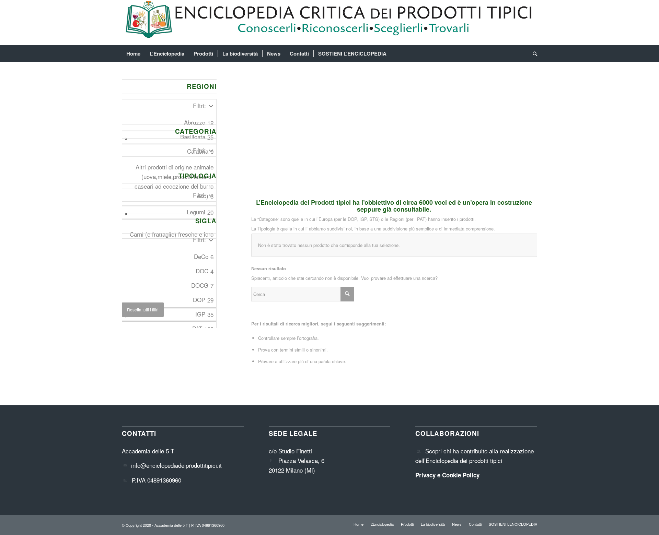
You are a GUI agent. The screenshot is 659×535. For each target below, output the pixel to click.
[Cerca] (532, 53)
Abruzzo (198, 122)
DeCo (203, 256)
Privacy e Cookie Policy (447, 475)
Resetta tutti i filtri (143, 309)
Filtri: (199, 105)
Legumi (200, 211)
